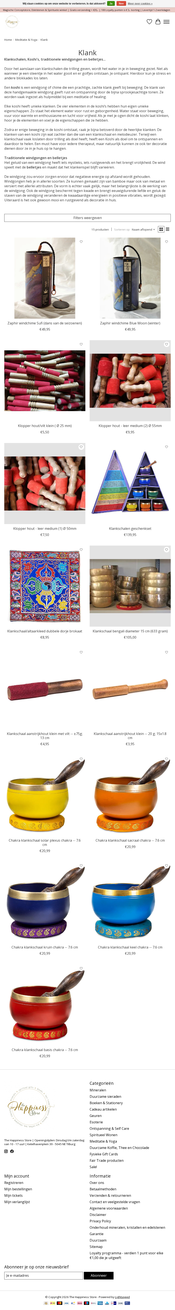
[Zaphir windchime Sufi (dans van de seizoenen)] (44, 278)
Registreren (13, 1182)
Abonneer (99, 1275)
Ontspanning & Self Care (109, 1128)
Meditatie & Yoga (26, 40)
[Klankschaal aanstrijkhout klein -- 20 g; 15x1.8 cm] (130, 688)
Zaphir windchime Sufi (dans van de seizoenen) (44, 323)
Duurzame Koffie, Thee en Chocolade (119, 1147)
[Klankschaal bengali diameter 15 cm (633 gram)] (130, 586)
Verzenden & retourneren (110, 1195)
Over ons (97, 1182)
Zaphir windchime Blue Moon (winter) (130, 323)
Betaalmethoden (103, 1189)
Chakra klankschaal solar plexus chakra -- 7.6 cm (45, 842)
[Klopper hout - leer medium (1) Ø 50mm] (44, 483)
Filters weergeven (87, 217)
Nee (121, 3)
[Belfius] (93, 1303)
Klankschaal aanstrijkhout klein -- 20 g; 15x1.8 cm (130, 735)
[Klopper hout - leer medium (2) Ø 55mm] (130, 380)
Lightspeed (122, 1297)
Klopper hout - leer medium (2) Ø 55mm (130, 425)
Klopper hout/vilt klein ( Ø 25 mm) (45, 425)
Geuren (96, 1115)
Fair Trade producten (107, 1160)
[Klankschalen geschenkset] (130, 483)
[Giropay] (113, 1303)
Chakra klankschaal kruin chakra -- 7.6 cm (45, 947)
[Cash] (46, 1303)
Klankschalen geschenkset (130, 528)
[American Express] (100, 1303)
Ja (110, 3)
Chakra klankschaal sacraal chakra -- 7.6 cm (130, 840)
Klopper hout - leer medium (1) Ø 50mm (44, 528)
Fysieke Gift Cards (104, 1154)
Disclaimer (98, 1214)
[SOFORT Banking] (79, 1303)
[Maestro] (86, 1303)
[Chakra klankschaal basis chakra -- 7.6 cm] (44, 1004)
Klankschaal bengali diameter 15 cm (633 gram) (130, 631)
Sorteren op (122, 229)
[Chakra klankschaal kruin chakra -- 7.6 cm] (44, 902)
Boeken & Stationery (106, 1103)
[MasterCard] (59, 1303)
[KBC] (107, 1303)
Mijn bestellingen (18, 1189)
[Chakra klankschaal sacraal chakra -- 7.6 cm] (130, 795)
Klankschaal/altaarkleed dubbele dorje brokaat (44, 631)
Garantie (97, 1234)
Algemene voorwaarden (109, 1208)
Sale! (93, 1167)
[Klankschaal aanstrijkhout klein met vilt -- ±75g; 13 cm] (44, 688)
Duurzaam (98, 1240)
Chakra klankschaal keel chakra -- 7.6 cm (130, 947)
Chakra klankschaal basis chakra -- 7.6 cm (45, 1049)
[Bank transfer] (120, 1303)
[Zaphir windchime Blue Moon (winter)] (130, 278)
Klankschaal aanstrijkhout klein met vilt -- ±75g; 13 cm (45, 735)
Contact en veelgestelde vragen (115, 1202)
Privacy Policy (100, 1221)
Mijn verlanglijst (17, 1202)
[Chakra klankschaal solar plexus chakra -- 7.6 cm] (44, 795)
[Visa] (66, 1303)
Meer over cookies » (140, 3)
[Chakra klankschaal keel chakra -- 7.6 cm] (130, 902)
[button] (87, 132)
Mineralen (98, 1090)
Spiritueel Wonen (103, 1135)
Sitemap (96, 1246)
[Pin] (127, 1303)
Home (8, 40)
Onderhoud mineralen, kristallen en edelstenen (127, 1227)
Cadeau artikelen (103, 1109)
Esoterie (96, 1122)
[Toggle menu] (166, 21)
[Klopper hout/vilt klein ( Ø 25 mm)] (44, 380)
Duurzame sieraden (105, 1096)
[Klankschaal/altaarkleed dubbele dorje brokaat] (44, 586)
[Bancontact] (73, 1303)
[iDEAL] (52, 1303)
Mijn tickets (13, 1195)
